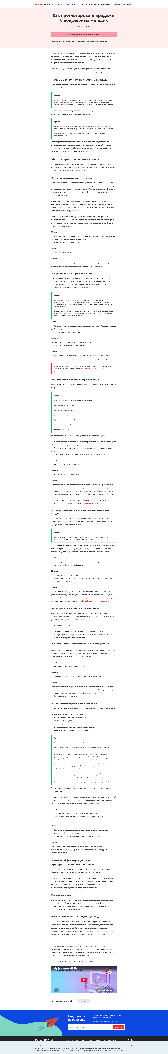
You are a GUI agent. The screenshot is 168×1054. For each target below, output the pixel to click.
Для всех (87, 26)
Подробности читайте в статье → (95, 601)
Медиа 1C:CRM (44, 1040)
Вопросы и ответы (92, 4)
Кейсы (74, 4)
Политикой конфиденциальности (82, 1050)
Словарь (81, 4)
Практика (67, 4)
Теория (59, 4)
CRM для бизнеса (106, 4)
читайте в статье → (92, 503)
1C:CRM (44, 4)
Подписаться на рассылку (123, 4)
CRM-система (94, 803)
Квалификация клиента (61, 410)
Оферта (98, 1040)
